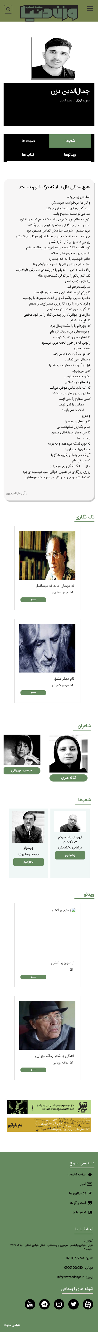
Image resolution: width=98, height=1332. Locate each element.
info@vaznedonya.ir (70, 1277)
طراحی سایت (12, 1325)
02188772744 (75, 1258)
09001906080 (73, 1268)
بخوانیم (70, 855)
